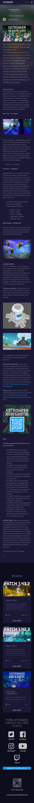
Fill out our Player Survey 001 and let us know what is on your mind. (16, 397)
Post (20, 11)
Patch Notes (14, 11)
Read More (17, 621)
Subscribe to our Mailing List (17, 768)
